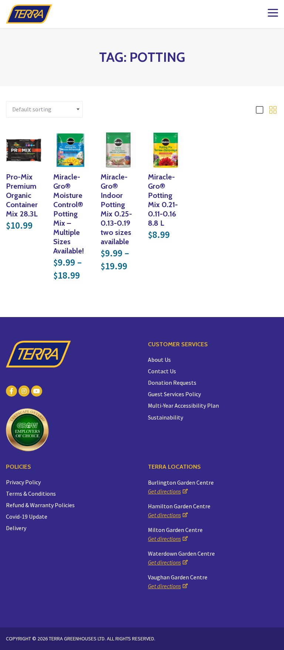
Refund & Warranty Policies (40, 505)
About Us (159, 359)
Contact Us (162, 371)
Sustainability (165, 417)
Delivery (16, 528)
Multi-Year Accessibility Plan (183, 405)
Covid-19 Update (26, 516)
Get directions (164, 491)
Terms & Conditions (31, 493)
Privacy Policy (23, 482)
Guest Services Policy (174, 394)
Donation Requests (172, 382)
